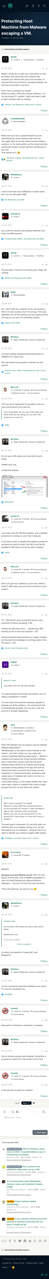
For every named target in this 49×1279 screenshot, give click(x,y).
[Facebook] (42, 1275)
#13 (46, 674)
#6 (46, 304)
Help (41, 1263)
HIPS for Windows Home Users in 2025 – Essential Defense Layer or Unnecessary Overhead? (26, 1152)
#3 (46, 186)
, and (24, 239)
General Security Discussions (19, 1160)
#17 (46, 981)
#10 (46, 528)
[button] (4, 6)
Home (4, 1267)
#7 (47, 349)
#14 (46, 740)
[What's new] (39, 6)
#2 (46, 130)
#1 (47, 69)
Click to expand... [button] (24, 944)
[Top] (9, 1267)
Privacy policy (32, 1263)
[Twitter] (46, 1275)
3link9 (6, 38)
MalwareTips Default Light (15, 1259)
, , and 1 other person (25, 159)
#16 (46, 915)
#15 (46, 864)
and (15, 200)
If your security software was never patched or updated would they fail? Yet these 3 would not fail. (27, 1222)
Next (25, 1103)
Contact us (6, 1263)
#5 (46, 265)
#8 (46, 399)
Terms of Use (18, 1263)
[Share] (43, 68)
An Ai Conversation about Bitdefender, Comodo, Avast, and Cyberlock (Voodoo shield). (25, 1184)
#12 (46, 615)
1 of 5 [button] (17, 1103)
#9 (46, 451)
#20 (46, 1085)
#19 (46, 1051)
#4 (46, 225)
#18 (46, 1020)
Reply (45, 110)
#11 (46, 578)
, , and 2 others (23, 104)
